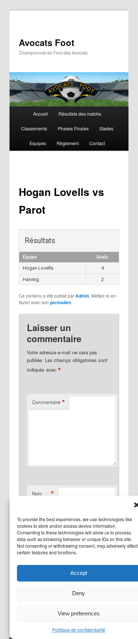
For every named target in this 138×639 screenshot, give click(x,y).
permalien (60, 302)
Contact (97, 143)
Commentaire (48, 402)
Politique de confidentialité (78, 629)
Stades (106, 128)
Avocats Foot (46, 42)
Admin (82, 295)
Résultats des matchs (80, 113)
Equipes (37, 143)
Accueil (40, 113)
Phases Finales (73, 128)
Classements (34, 128)
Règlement (68, 143)
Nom (43, 493)
